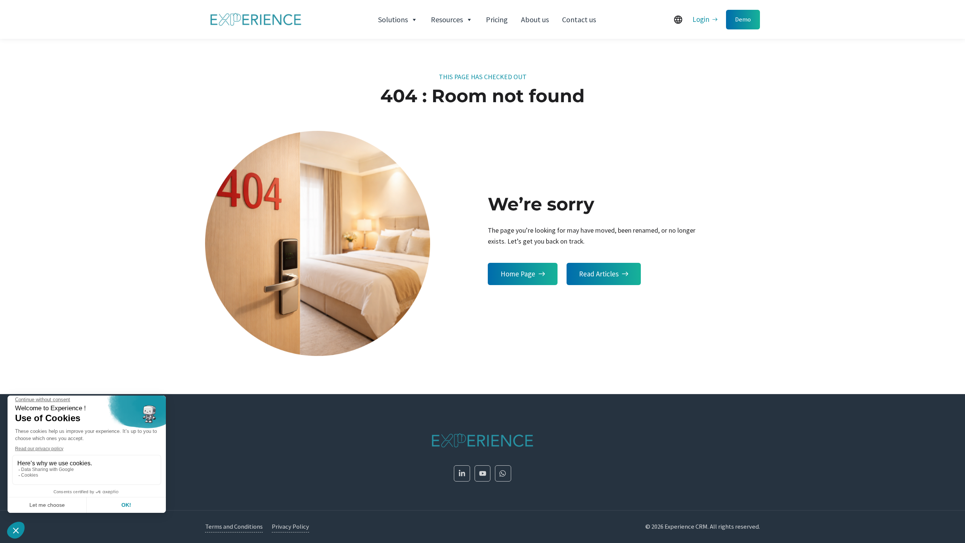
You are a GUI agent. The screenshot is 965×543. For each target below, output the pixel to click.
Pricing (497, 19)
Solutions (393, 19)
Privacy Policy (290, 527)
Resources (447, 19)
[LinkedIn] (462, 473)
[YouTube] (483, 473)
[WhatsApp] (503, 473)
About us (535, 19)
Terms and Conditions (234, 527)
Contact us (579, 19)
